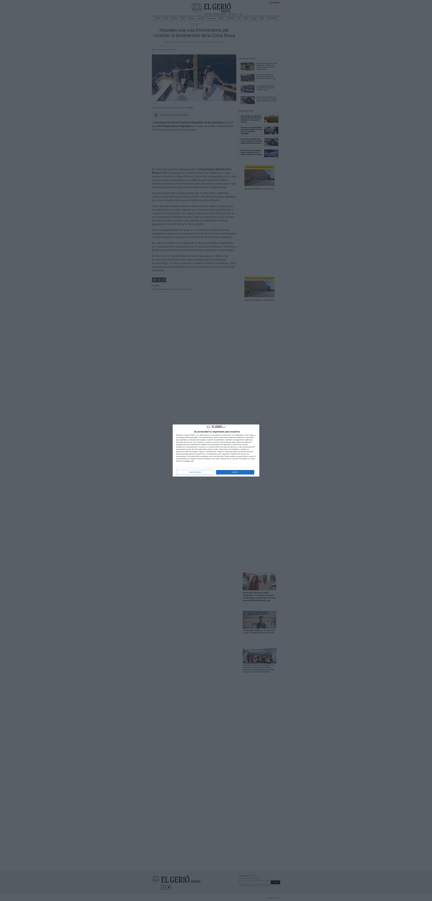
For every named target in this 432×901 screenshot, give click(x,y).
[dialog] (216, 450)
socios (197, 435)
